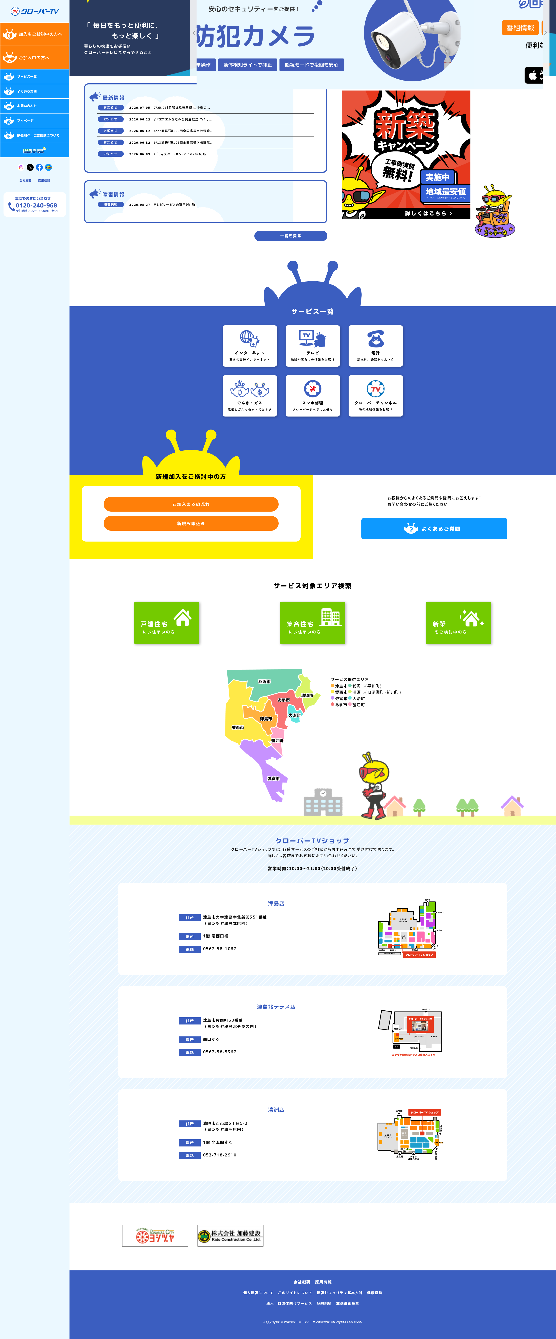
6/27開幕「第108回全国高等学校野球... (184, 130)
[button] (193, 32)
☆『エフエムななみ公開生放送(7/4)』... (183, 119)
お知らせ (110, 107)
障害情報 (110, 204)
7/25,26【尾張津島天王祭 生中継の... (182, 107)
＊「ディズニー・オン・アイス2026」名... (182, 154)
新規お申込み (191, 523)
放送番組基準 (347, 1303)
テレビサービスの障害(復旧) (174, 204)
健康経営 (374, 1292)
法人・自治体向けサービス (289, 1303)
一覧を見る (290, 236)
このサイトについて (295, 1292)
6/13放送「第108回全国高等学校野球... (184, 142)
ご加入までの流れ (191, 504)
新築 (450, 627)
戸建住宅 (158, 627)
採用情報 (44, 180)
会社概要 (25, 180)
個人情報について (258, 1292)
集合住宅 (304, 627)
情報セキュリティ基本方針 (340, 1292)
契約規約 (324, 1303)
